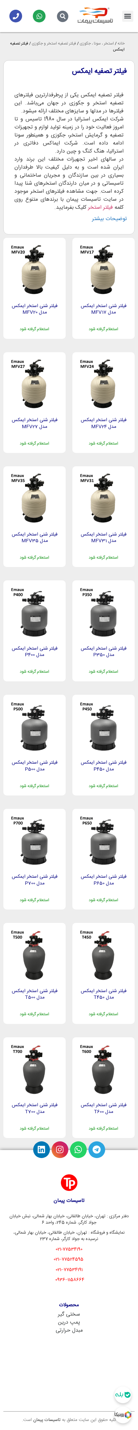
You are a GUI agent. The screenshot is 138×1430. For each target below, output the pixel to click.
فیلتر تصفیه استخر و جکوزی (54, 43)
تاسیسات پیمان (47, 1420)
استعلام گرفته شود (103, 329)
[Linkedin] (41, 1149)
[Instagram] (60, 1149)
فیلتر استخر (100, 207)
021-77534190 (69, 1249)
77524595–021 (68, 1259)
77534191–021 (69, 1269)
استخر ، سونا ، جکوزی (97, 43)
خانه (121, 43)
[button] (127, 16)
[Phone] (15, 16)
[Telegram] (96, 1149)
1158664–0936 (69, 1279)
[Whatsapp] (39, 16)
